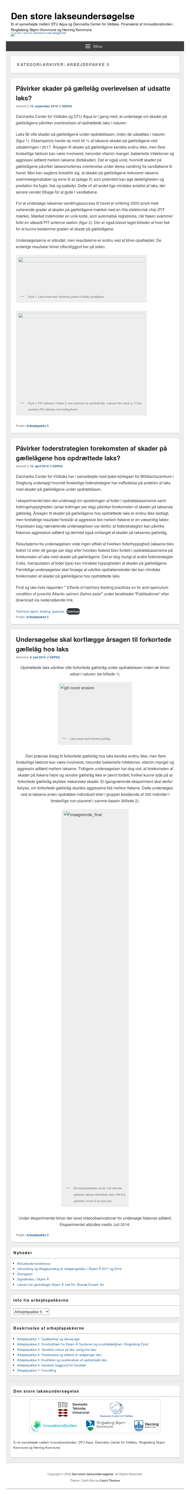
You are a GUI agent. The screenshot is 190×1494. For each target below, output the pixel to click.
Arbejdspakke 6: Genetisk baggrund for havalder (51, 1365)
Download (73, 611)
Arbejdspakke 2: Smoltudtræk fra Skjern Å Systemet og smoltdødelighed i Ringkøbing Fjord (82, 1344)
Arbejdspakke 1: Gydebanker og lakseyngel (48, 1339)
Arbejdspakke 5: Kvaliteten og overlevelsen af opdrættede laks (62, 1360)
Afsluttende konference (33, 1263)
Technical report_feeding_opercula (40, 611)
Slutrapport (25, 1273)
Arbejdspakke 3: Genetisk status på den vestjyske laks (56, 1349)
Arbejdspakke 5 (37, 426)
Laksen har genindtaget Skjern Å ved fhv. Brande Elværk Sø (60, 1284)
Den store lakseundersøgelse (73, 15)
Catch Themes (109, 1480)
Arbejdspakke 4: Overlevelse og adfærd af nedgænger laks (59, 1354)
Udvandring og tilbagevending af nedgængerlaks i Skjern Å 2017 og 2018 (69, 1268)
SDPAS (67, 106)
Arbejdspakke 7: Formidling (36, 1370)
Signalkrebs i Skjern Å (33, 1279)
